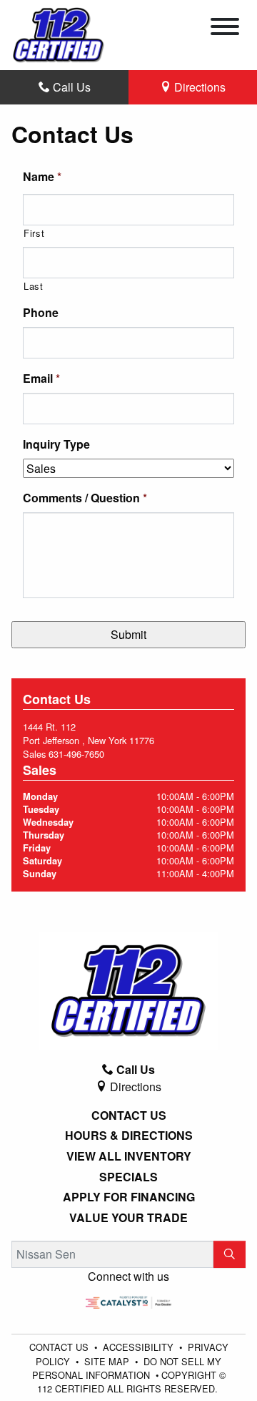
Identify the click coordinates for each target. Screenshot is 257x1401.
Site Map (108, 1361)
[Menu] (225, 28)
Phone (41, 313)
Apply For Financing (129, 1197)
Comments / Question (85, 498)
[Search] (229, 1254)
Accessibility (139, 1347)
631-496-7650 (76, 754)
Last (34, 286)
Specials (128, 1177)
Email (41, 378)
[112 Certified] (58, 33)
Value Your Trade (128, 1217)
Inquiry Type (56, 444)
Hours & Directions (129, 1135)
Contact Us (128, 1115)
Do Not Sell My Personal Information (127, 1368)
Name (42, 177)
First (34, 233)
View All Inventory (128, 1156)
